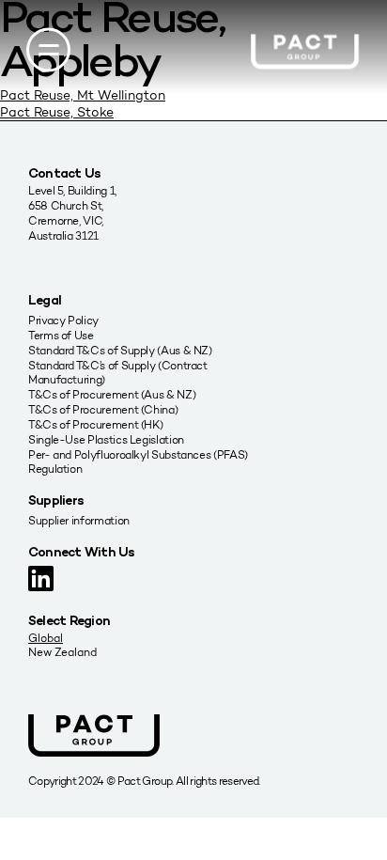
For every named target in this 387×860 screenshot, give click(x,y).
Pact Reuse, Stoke (57, 112)
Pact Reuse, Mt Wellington (82, 95)
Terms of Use (61, 335)
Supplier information (79, 520)
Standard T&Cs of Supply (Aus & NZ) (120, 350)
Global (45, 638)
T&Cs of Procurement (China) (103, 409)
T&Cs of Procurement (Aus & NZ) (111, 394)
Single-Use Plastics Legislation (106, 439)
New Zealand (62, 652)
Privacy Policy (63, 320)
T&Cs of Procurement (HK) (95, 424)
